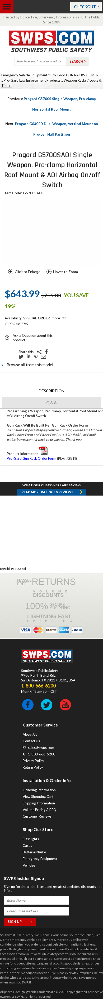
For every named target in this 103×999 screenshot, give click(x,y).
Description (51, 390)
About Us (30, 734)
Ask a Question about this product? (33, 337)
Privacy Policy (33, 761)
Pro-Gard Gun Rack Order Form (31, 458)
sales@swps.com (41, 747)
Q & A (51, 402)
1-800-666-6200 (41, 754)
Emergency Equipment (40, 859)
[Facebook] (46, 351)
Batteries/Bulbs (34, 852)
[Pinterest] (36, 356)
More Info (59, 318)
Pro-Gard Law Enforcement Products (32, 80)
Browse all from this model (30, 364)
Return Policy (33, 767)
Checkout (85, 6)
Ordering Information (39, 790)
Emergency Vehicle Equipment (24, 75)
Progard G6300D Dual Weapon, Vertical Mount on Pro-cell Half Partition (51, 129)
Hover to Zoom (65, 271)
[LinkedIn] (28, 356)
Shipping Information (39, 803)
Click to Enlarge (27, 271)
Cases (27, 845)
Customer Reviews (37, 816)
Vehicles (29, 865)
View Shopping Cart (38, 796)
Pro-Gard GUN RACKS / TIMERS (75, 75)
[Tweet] (21, 356)
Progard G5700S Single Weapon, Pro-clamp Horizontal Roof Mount (51, 104)
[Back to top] (85, 981)
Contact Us (31, 741)
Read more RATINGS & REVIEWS (47, 492)
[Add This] (39, 351)
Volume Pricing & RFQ (39, 810)
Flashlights (31, 839)
